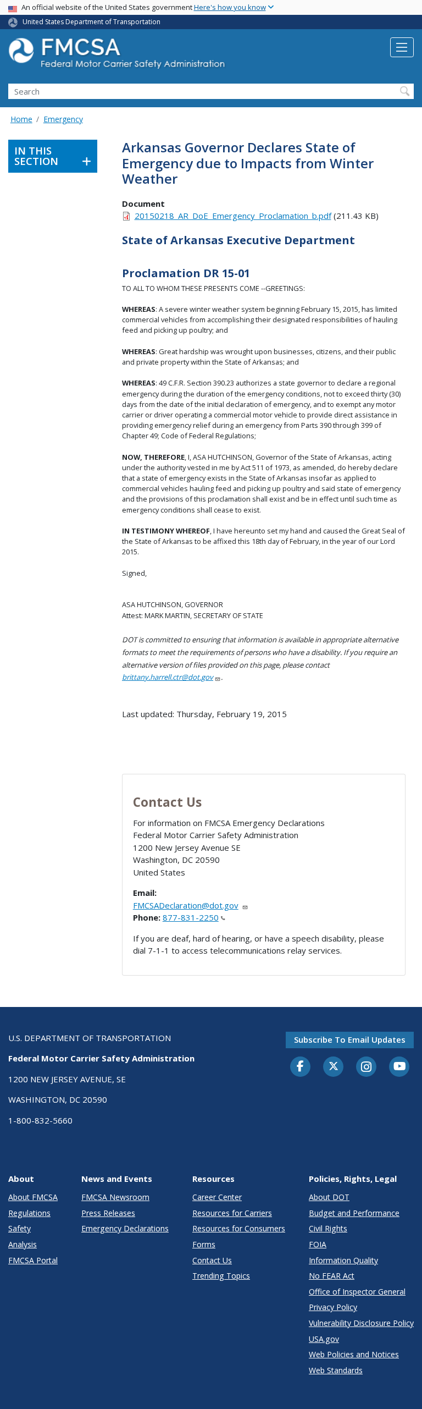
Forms (203, 1244)
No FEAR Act (331, 1275)
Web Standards (336, 1370)
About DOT (329, 1197)
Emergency (63, 119)
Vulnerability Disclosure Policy (361, 1323)
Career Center (217, 1197)
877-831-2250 (191, 917)
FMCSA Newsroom (115, 1197)
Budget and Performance (354, 1213)
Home (21, 119)
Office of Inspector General (357, 1291)
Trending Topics (221, 1275)
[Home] (118, 56)
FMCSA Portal (33, 1260)
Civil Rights (328, 1228)
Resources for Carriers (232, 1213)
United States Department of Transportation (91, 21)
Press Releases (108, 1213)
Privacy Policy (333, 1307)
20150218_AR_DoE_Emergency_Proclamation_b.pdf (233, 215)
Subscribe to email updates (350, 1039)
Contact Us (212, 1260)
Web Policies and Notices (354, 1354)
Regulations (29, 1213)
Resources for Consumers (238, 1228)
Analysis (22, 1244)
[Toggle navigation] (402, 47)
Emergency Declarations (125, 1228)
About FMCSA (33, 1197)
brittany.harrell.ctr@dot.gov (167, 677)
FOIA (317, 1244)
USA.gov (324, 1339)
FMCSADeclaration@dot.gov (185, 905)
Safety (19, 1228)
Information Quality (343, 1260)
